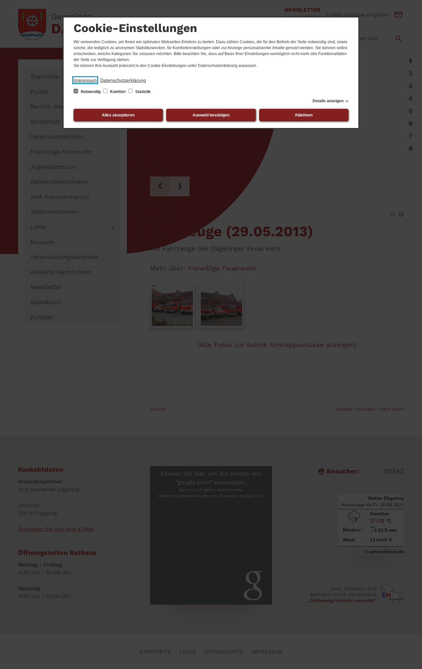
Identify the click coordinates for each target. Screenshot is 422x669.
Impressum (85, 80)
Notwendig (91, 91)
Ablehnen (304, 115)
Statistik (142, 91)
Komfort (118, 91)
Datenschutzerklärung (123, 80)
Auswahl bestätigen (211, 115)
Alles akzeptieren (118, 115)
